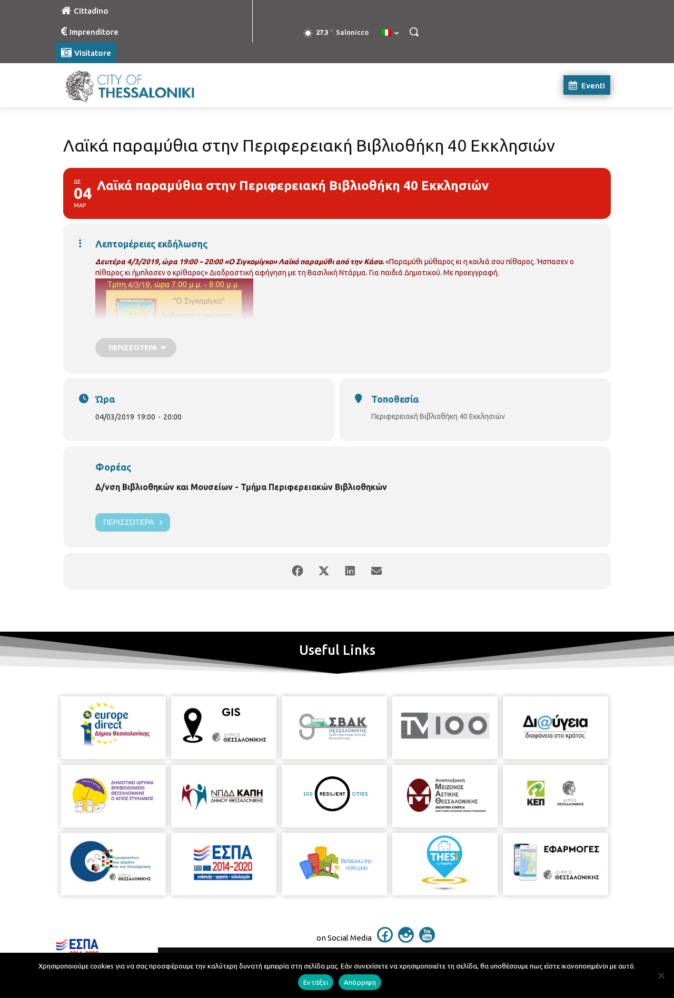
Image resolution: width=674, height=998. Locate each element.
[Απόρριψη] (661, 975)
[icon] (384, 939)
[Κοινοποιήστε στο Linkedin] (350, 571)
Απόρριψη (360, 982)
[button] (414, 31)
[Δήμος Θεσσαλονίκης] (140, 85)
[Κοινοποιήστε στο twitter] (324, 571)
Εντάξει (315, 982)
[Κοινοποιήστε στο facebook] (297, 571)
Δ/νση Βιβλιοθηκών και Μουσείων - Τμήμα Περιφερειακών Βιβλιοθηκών (241, 487)
